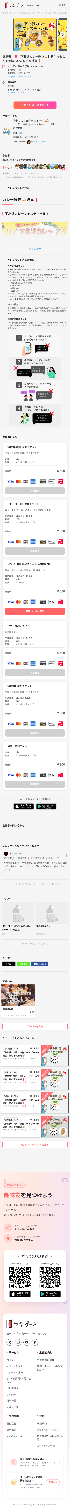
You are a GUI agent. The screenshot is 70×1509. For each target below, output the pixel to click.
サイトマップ (13, 1394)
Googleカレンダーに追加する (20, 76)
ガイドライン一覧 (46, 1445)
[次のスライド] (63, 34)
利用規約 (42, 1423)
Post (9, 963)
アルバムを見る (35, 1026)
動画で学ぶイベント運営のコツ (50, 1367)
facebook (41, 963)
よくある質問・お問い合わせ (19, 1380)
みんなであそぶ (24, 12)
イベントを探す (15, 1366)
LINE (24, 963)
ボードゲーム (38, 12)
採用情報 (12, 1429)
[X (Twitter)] (10, 1342)
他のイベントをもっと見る (35, 1144)
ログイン (11, 1360)
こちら (60, 325)
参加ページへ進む (35, 611)
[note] (35, 1342)
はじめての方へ (15, 1372)
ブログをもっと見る (33, 944)
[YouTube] (26, 1342)
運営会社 (12, 1423)
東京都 (48, 12)
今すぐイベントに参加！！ (35, 105)
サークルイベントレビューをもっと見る (33, 884)
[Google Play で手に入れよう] (50, 1294)
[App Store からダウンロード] (20, 1294)
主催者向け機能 (46, 1360)
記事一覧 (12, 1400)
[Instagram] (18, 1342)
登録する (53, 1482)
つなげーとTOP (9, 12)
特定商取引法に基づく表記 (50, 1437)
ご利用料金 (13, 1388)
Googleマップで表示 (16, 92)
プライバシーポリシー (48, 1429)
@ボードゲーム (38, 141)
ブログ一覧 (13, 1406)
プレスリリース (14, 1435)
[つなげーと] (21, 1324)
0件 (21, 132)
